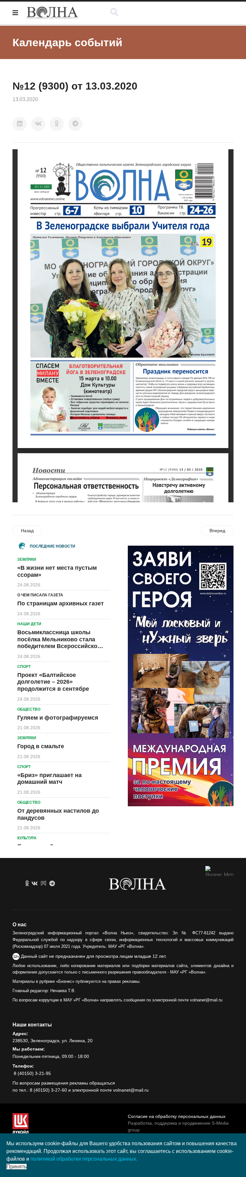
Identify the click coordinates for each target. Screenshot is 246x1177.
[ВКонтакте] (38, 124)
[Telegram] (75, 124)
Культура (27, 838)
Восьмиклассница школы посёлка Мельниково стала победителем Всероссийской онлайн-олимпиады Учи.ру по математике (59, 646)
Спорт (24, 666)
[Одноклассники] (57, 124)
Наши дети (29, 624)
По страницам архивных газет (60, 603)
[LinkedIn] (19, 124)
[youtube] (43, 883)
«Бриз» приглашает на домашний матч (49, 778)
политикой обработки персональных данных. (83, 1159)
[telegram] (52, 883)
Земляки (26, 559)
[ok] (27, 883)
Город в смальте (40, 746)
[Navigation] (15, 12)
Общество (28, 709)
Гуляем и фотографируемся (57, 717)
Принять (16, 1166)
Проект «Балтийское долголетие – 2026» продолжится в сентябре (53, 682)
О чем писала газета (40, 595)
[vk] (34, 883)
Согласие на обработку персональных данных (177, 1116)
